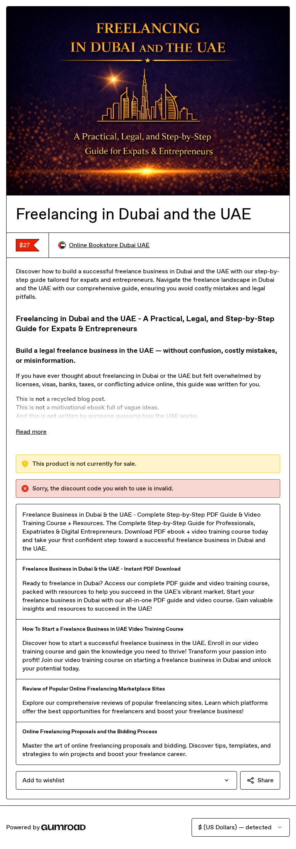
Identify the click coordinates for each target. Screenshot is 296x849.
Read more (31, 431)
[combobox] (126, 780)
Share (265, 780)
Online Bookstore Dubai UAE (109, 245)
